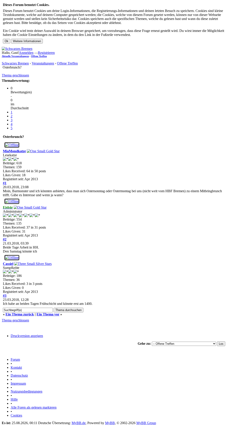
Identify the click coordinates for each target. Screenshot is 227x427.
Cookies (16, 415)
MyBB (110, 423)
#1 (4, 183)
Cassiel (8, 264)
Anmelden (26, 53)
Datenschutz (19, 375)
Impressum (18, 383)
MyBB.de (79, 423)
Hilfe (14, 399)
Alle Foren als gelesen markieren (34, 407)
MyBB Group (146, 423)
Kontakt (16, 367)
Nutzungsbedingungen (26, 391)
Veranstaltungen (43, 63)
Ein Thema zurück (20, 314)
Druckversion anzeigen (27, 336)
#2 (4, 239)
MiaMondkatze (14, 151)
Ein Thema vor (48, 314)
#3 (4, 296)
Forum (15, 359)
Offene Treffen (67, 63)
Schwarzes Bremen (15, 63)
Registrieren (46, 53)
